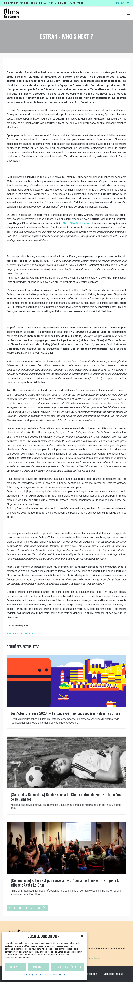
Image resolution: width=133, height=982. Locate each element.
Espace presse (88, 973)
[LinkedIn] (127, 3)
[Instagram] (122, 3)
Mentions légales (29, 974)
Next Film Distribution (76, 223)
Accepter (16, 967)
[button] (82, 936)
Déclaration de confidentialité (52, 974)
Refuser (38, 967)
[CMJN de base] (11, 13)
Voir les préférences (67, 967)
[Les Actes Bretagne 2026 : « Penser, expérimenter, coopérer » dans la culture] (66, 691)
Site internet (94, 958)
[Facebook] (117, 3)
